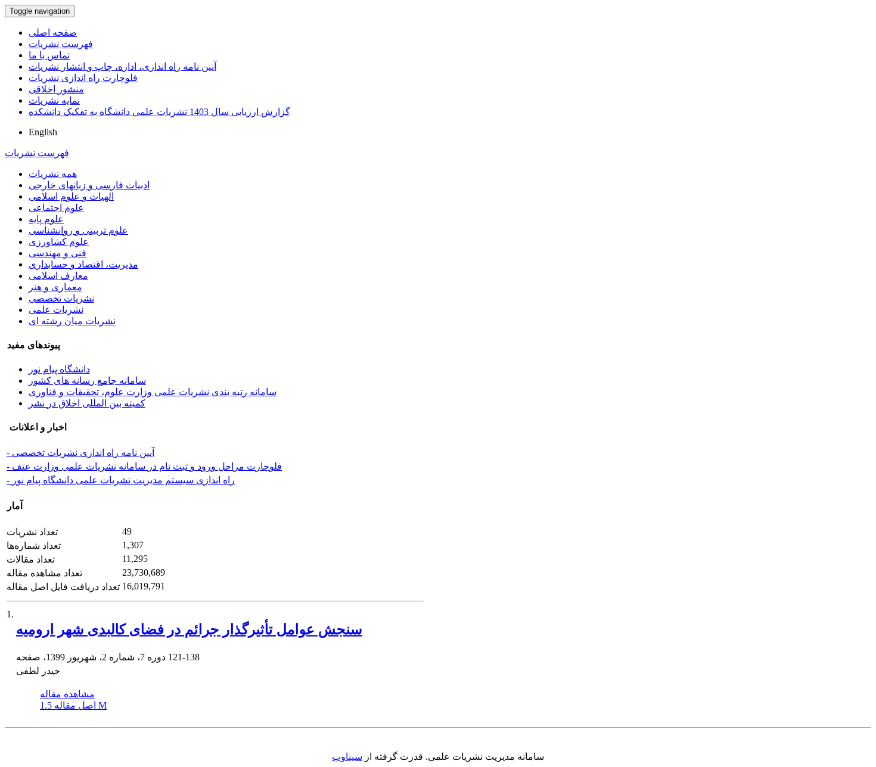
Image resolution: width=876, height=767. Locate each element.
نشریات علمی (56, 310)
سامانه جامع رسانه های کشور (87, 380)
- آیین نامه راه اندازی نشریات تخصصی (80, 453)
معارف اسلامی (58, 276)
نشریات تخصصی (61, 298)
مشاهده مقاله (67, 694)
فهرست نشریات (61, 44)
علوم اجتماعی (56, 208)
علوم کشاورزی (59, 242)
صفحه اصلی (53, 32)
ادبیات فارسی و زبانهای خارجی (89, 185)
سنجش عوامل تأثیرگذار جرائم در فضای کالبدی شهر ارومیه (189, 629)
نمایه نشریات (54, 100)
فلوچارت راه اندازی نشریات (83, 78)
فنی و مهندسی (57, 253)
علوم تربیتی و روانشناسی (78, 230)
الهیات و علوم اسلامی (71, 196)
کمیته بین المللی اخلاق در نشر (87, 403)
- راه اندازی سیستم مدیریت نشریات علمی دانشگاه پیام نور (121, 480)
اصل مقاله (73, 705)
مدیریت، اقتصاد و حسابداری (83, 264)
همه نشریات (53, 174)
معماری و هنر (55, 287)
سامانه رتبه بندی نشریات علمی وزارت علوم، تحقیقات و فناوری (153, 392)
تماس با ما (49, 55)
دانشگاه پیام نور (59, 369)
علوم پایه (46, 219)
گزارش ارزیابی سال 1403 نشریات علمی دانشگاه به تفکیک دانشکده (159, 112)
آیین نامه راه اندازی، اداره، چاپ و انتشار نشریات (122, 66)
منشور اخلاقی (56, 89)
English (43, 132)
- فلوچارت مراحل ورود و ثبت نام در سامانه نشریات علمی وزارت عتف (144, 466)
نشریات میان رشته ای (72, 321)
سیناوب (347, 757)
